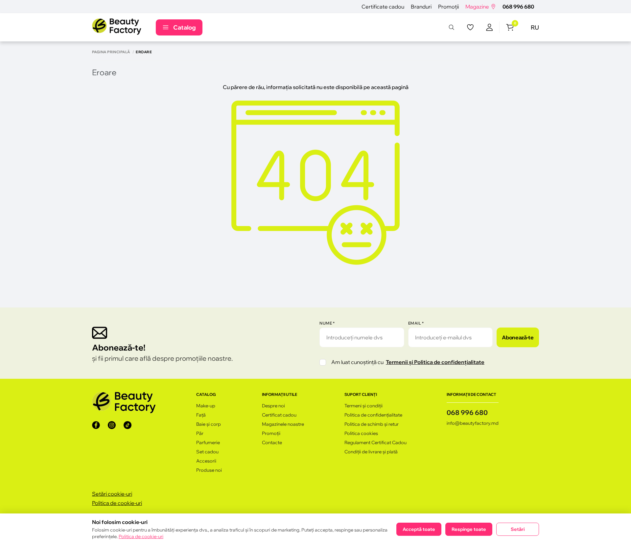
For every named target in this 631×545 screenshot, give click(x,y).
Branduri (421, 6)
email (416, 323)
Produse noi (209, 470)
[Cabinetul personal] (489, 27)
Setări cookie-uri (112, 493)
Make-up (205, 406)
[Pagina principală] (116, 27)
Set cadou (207, 452)
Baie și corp (208, 424)
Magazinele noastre (283, 424)
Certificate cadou (383, 6)
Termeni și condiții (363, 406)
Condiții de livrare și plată (371, 452)
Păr (199, 433)
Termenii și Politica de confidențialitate (435, 362)
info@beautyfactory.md (473, 423)
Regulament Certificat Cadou (375, 442)
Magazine (477, 6)
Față (201, 415)
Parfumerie (208, 442)
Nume (327, 323)
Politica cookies (361, 433)
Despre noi (273, 406)
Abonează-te (517, 337)
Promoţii (448, 6)
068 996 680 (518, 6)
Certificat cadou (279, 415)
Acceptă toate (419, 529)
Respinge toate (469, 529)
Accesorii (206, 461)
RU (535, 27)
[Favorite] (470, 27)
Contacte (272, 442)
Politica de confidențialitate (373, 415)
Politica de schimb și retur (371, 424)
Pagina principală (111, 52)
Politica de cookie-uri (117, 503)
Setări (518, 529)
